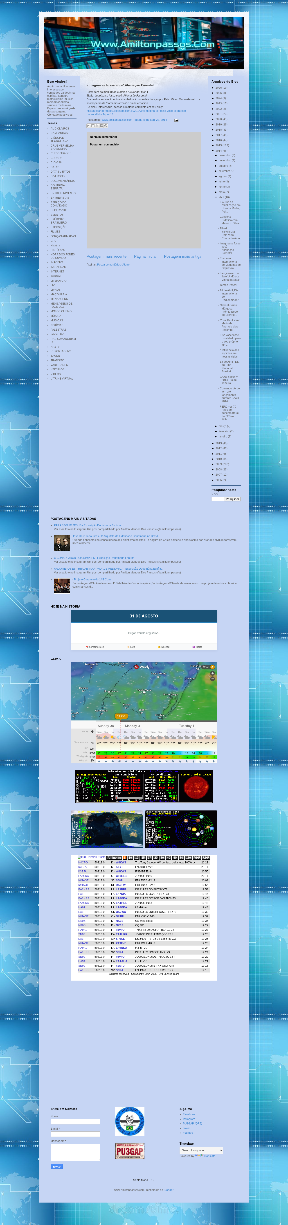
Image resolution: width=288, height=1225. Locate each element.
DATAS (55, 167)
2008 (219, 469)
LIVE (53, 285)
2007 (219, 474)
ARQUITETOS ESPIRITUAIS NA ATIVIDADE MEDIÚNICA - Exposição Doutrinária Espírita (108, 568)
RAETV (55, 346)
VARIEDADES (59, 365)
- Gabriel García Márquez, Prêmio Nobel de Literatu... (228, 310)
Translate (209, 1156)
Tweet (186, 1128)
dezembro (225, 155)
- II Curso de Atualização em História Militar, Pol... (229, 206)
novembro (225, 160)
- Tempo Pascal (227, 285)
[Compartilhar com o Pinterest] (106, 125)
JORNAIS (56, 276)
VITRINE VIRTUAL (62, 378)
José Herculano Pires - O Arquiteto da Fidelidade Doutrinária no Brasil (115, 536)
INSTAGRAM (58, 267)
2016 (219, 140)
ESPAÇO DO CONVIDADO (59, 204)
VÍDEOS (56, 374)
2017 (219, 135)
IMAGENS (57, 262)
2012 (219, 448)
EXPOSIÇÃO (58, 227)
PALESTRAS (58, 329)
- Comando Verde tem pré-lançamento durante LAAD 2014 (229, 395)
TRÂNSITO (57, 360)
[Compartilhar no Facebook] (101, 125)
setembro (225, 171)
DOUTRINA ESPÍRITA (58, 187)
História (55, 245)
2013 (219, 443)
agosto (223, 176)
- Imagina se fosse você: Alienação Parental (229, 248)
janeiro (223, 436)
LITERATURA (59, 280)
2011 (219, 453)
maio (222, 192)
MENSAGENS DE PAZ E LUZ (61, 305)
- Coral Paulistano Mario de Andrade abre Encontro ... (229, 325)
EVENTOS (57, 214)
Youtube (188, 1132)
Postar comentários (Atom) (113, 264)
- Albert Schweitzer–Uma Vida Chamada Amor (229, 233)
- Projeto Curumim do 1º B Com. (91, 579)
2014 (219, 150)
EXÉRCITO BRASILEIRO (59, 221)
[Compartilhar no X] (97, 125)
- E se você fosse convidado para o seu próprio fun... (229, 340)
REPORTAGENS (61, 351)
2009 (219, 464)
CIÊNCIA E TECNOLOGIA (59, 139)
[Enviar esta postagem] (175, 119)
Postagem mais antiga (182, 256)
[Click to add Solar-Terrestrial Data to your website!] (144, 802)
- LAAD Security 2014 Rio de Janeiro (228, 380)
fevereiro (224, 431)
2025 (219, 92)
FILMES (55, 231)
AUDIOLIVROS (60, 128)
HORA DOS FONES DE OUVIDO (63, 256)
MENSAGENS (59, 299)
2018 (219, 129)
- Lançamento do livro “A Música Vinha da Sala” (229, 276)
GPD (53, 240)
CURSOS (56, 158)
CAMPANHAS (59, 133)
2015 (219, 145)
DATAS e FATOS (60, 171)
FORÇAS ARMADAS (63, 236)
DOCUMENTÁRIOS (63, 180)
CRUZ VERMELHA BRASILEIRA (62, 147)
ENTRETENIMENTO (63, 193)
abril (222, 197)
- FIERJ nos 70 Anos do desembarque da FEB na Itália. (228, 413)
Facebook (189, 1114)
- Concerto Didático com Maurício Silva (228, 220)
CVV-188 (56, 162)
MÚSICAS (57, 320)
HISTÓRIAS (58, 250)
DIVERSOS (58, 176)
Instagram (189, 1119)
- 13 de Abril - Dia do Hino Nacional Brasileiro (228, 366)
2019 (219, 124)
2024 (219, 98)
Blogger (168, 1190)
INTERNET (57, 271)
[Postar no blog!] (93, 125)
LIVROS (56, 289)
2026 (219, 87)
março (223, 426)
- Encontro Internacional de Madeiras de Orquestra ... (229, 263)
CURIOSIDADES (61, 153)
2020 (219, 119)
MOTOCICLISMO (61, 311)
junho (222, 186)
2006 (219, 480)
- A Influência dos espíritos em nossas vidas (228, 353)
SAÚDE (55, 355)
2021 (219, 114)
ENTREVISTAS (60, 197)
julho (222, 181)
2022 (219, 108)
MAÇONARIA (59, 294)
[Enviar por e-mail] (88, 125)
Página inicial (145, 256)
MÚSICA (56, 316)
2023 (219, 103)
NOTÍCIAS (57, 325)
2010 (219, 459)
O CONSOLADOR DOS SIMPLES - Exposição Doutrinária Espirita (94, 558)
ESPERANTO (59, 210)
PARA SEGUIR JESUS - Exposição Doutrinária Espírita (87, 525)
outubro (224, 165)
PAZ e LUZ (57, 334)
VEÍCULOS (57, 369)
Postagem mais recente (106, 256)
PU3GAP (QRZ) (192, 1123)
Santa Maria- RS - (144, 1180)
